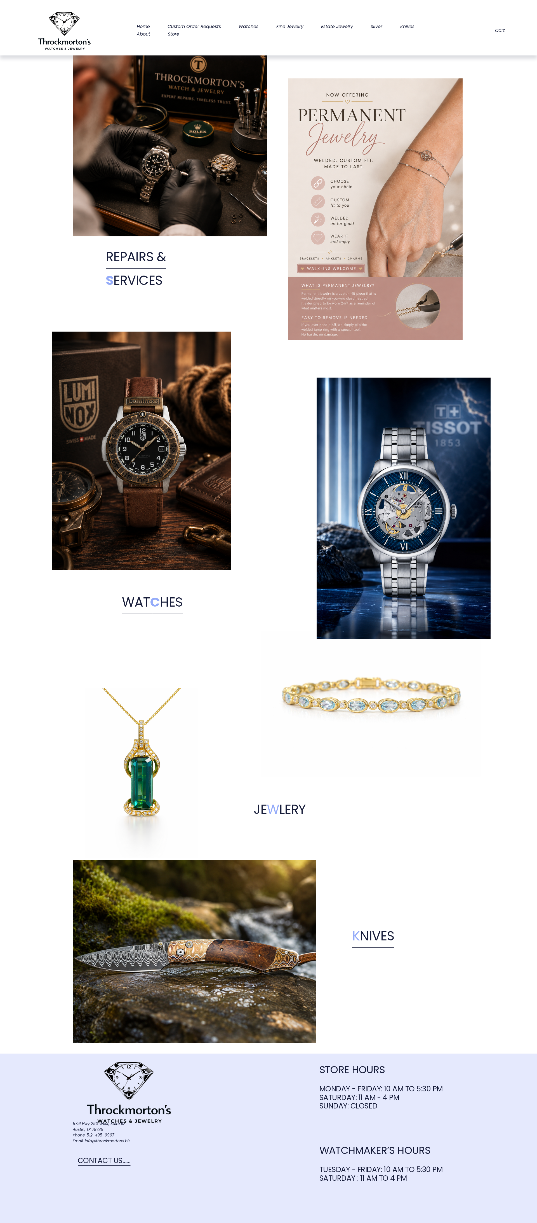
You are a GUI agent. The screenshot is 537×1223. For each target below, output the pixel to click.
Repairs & (136, 258)
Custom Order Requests (194, 27)
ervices (134, 281)
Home (143, 27)
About (143, 34)
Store (173, 34)
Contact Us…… (104, 1161)
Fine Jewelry (289, 27)
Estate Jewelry (337, 27)
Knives (407, 27)
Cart (500, 30)
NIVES (373, 937)
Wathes (152, 603)
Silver (376, 27)
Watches (248, 27)
